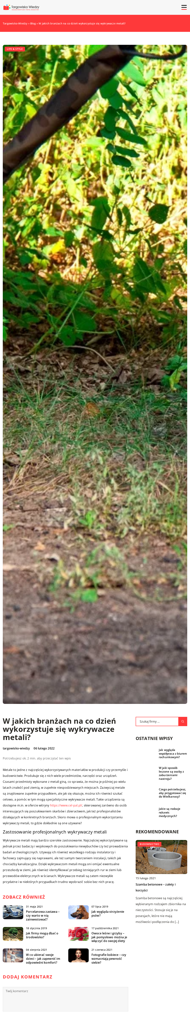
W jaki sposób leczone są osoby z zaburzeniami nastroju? (171, 773)
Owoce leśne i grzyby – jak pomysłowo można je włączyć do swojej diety (109, 937)
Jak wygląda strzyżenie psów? (107, 914)
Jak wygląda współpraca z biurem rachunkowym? (173, 753)
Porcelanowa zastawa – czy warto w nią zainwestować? (43, 915)
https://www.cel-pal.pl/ (66, 805)
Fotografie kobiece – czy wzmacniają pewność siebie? (108, 958)
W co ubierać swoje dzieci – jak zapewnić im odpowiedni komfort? (43, 958)
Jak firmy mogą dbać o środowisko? (42, 935)
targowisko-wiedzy (16, 748)
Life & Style (15, 49)
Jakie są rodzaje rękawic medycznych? (169, 812)
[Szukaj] (182, 721)
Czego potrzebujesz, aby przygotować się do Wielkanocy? (172, 793)
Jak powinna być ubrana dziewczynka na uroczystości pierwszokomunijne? (156, 890)
